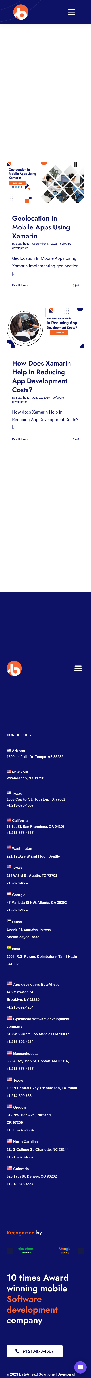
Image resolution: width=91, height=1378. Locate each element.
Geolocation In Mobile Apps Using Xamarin (41, 182)
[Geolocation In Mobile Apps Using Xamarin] (45, 182)
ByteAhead (22, 243)
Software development (32, 1304)
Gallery (49, 182)
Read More (19, 285)
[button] (10, 1251)
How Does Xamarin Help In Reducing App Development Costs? (41, 327)
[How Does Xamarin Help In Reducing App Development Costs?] (45, 327)
